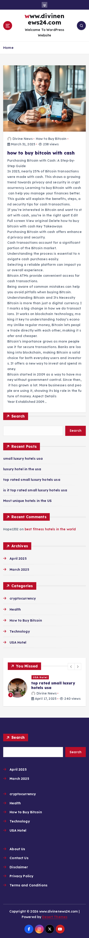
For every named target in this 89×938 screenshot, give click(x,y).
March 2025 (19, 569)
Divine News (23, 139)
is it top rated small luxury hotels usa (35, 490)
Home (8, 47)
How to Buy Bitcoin (51, 139)
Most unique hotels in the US (27, 501)
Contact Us (19, 858)
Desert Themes (54, 917)
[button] (71, 666)
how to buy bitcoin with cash (41, 153)
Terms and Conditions (28, 885)
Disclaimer (19, 867)
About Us (17, 849)
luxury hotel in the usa (22, 469)
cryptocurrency (23, 598)
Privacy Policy (21, 876)
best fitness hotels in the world (50, 529)
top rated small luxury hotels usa (31, 480)
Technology (20, 631)
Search (18, 416)
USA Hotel (18, 642)
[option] (44, 688)
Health (15, 609)
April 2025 (18, 558)
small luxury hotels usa (23, 459)
